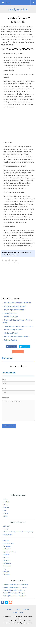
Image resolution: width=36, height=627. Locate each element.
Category (10, 340)
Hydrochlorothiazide (10, 552)
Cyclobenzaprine (9, 543)
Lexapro (6, 507)
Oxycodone (7, 569)
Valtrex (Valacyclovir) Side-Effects (14, 590)
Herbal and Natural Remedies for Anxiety (18, 326)
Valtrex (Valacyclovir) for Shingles (14, 593)
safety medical (18, 9)
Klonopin (6, 557)
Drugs (8, 2)
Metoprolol (7, 560)
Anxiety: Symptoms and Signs (14, 310)
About (18, 609)
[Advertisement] (18, 279)
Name (4, 379)
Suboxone (7, 574)
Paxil (5, 510)
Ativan (5, 499)
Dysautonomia (8, 534)
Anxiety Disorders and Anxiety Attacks (17, 303)
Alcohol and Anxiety (11, 333)
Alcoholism (7, 526)
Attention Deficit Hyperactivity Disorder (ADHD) (18, 532)
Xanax (6, 516)
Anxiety (6, 529)
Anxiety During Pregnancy (13, 330)
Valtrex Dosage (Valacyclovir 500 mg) (15, 587)
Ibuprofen (7, 554)
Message (5, 397)
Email (4, 388)
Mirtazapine (7, 563)
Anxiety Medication (11, 316)
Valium (6, 513)
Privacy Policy (18, 612)
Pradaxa (6, 571)
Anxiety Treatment (10, 313)
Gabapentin (7, 549)
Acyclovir (6, 540)
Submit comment (9, 426)
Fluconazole (7, 546)
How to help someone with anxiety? (16, 336)
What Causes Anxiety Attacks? (15, 306)
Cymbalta (7, 502)
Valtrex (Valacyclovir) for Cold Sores (15, 596)
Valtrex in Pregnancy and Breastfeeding (16, 584)
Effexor (6, 504)
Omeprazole (7, 566)
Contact (33, 2)
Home (2, 2)
